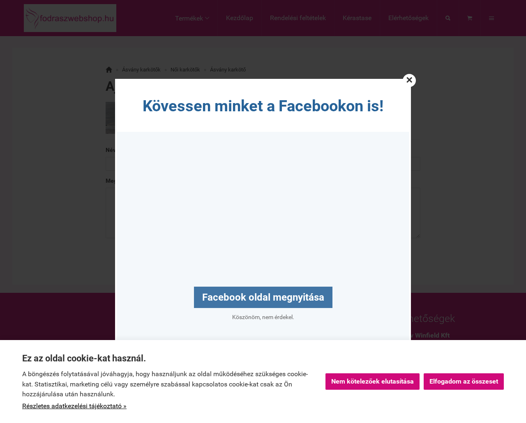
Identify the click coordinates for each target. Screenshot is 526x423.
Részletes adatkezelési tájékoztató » (74, 406)
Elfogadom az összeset (463, 381)
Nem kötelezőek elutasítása (372, 381)
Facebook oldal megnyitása (263, 297)
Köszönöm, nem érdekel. (263, 317)
